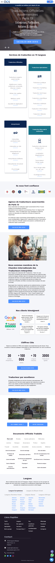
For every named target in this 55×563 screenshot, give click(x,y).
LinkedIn (43, 526)
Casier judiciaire (29, 439)
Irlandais (22, 510)
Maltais (30, 503)
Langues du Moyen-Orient (34, 491)
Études (18, 439)
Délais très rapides (15, 93)
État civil (10, 439)
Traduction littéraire (39, 114)
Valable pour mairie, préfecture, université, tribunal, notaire (15, 86)
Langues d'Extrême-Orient (13, 495)
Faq (29, 521)
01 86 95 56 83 (10, 553)
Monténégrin (32, 508)
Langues (18, 521)
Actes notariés (37, 447)
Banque (17, 443)
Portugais (41, 499)
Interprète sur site (15, 146)
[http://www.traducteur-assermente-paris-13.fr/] (7, 1)
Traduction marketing (39, 88)
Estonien (22, 497)
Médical (47, 447)
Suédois (41, 503)
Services (6, 524)
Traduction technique (39, 93)
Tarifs (6, 521)
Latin (30, 501)
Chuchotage (15, 169)
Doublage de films (39, 174)
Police (35, 443)
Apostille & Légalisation (15, 104)
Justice (8, 443)
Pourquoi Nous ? (20, 529)
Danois (14, 508)
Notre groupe (8, 529)
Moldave (31, 505)
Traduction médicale (39, 103)
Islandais (31, 497)
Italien (30, 499)
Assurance (26, 443)
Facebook (43, 524)
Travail (7, 447)
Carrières (19, 526)
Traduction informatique (39, 109)
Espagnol (14, 510)
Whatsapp (43, 521)
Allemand (14, 499)
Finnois (22, 499)
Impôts (43, 443)
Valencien (41, 505)
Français (22, 501)
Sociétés (15, 447)
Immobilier (25, 447)
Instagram (43, 529)
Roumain (41, 501)
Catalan (14, 505)
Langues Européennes (16, 491)
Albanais (14, 497)
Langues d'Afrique (44, 495)
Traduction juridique (39, 82)
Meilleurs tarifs (15, 98)
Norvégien (31, 510)
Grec (21, 505)
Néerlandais (42, 497)
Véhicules (41, 439)
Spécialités (7, 526)
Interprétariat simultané (15, 164)
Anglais (14, 501)
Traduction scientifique (39, 98)
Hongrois (22, 508)
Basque (14, 503)
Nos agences (19, 524)
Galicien (22, 503)
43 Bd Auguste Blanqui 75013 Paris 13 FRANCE (13, 543)
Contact (31, 531)
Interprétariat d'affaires (15, 158)
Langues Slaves (30, 495)
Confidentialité (32, 528)
